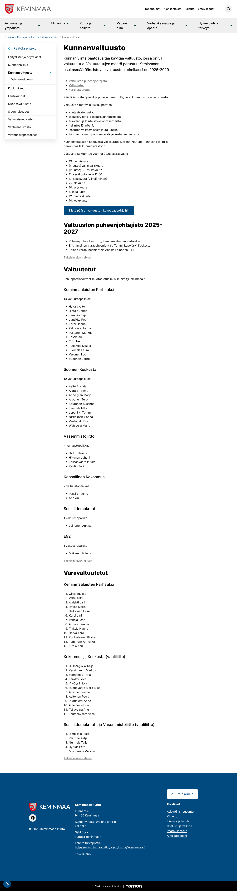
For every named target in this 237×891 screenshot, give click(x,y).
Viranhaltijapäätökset (22, 135)
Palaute (189, 9)
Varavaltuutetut (79, 89)
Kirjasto (172, 816)
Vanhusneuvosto (19, 127)
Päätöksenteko (25, 48)
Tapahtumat (152, 9)
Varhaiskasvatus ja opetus (161, 25)
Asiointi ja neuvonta (180, 811)
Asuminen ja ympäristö (14, 25)
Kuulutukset (16, 88)
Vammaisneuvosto (20, 119)
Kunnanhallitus (18, 65)
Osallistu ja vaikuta (179, 826)
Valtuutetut (76, 85)
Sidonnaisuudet (18, 111)
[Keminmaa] (28, 9)
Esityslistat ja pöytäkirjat (24, 57)
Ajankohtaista (172, 9)
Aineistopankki (177, 835)
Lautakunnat (16, 96)
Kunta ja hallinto (86, 25)
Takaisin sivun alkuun (78, 257)
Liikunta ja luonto (178, 821)
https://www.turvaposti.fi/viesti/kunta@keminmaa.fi (110, 847)
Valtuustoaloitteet (22, 79)
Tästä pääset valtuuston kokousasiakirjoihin (99, 210)
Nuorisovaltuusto (19, 104)
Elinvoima (58, 23)
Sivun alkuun (184, 794)
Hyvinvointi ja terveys (208, 25)
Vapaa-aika (122, 25)
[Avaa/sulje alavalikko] (51, 72)
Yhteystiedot (206, 9)
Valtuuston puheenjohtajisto (88, 81)
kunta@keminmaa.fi (88, 837)
